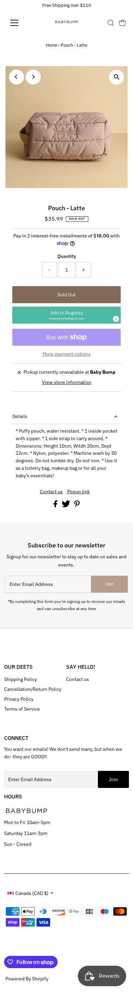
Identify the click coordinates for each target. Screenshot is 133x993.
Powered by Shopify (26, 979)
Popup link (78, 492)
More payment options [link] (67, 354)
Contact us (51, 492)
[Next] (33, 76)
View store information (66, 382)
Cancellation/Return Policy (32, 689)
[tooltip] (116, 319)
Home (51, 45)
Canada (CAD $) (31, 893)
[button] (66, 315)
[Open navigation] (20, 22)
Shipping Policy (20, 679)
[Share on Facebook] (56, 505)
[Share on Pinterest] (77, 505)
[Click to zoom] (116, 77)
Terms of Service (22, 709)
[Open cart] (122, 23)
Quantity (66, 256)
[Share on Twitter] (66, 505)
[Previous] (16, 76)
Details (19, 416)
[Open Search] (111, 23)
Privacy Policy (18, 699)
